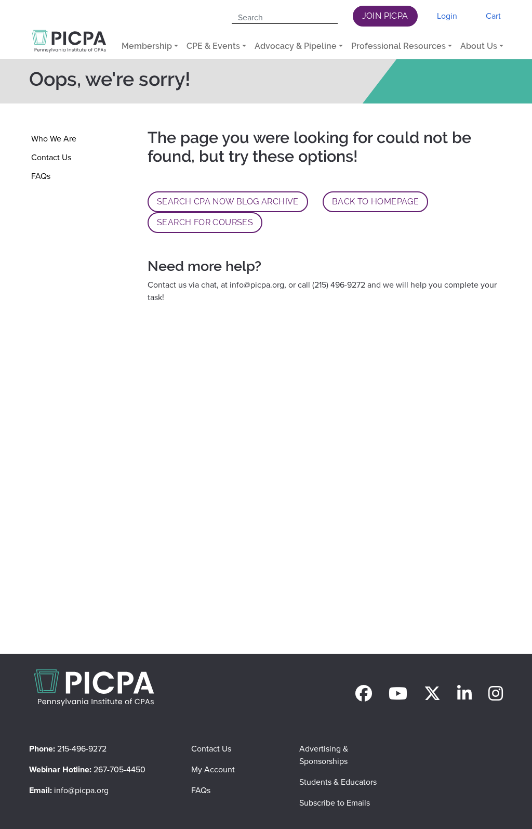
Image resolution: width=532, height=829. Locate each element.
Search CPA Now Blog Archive (228, 201)
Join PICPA (385, 16)
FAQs (40, 176)
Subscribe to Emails (334, 803)
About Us (478, 46)
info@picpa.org (257, 285)
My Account (213, 769)
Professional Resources (398, 46)
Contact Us (51, 157)
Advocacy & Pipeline (296, 46)
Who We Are (53, 139)
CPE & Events (213, 46)
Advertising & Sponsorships (323, 755)
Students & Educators (338, 782)
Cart (493, 16)
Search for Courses (205, 222)
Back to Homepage (375, 201)
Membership (147, 46)
